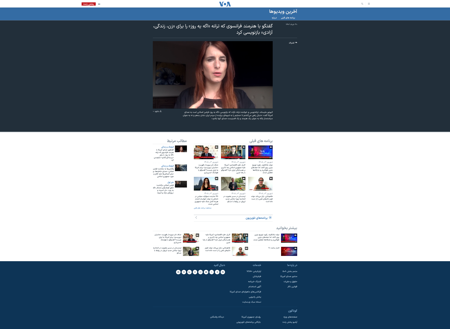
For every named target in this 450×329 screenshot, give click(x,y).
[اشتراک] (178, 272)
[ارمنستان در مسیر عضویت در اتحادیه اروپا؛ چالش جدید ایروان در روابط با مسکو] (233, 184)
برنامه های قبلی (288, 17)
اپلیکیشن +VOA (254, 271)
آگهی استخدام (255, 286)
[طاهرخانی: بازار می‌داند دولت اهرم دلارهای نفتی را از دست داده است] (260, 184)
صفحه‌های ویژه (290, 317)
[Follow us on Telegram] (217, 272)
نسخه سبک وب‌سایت (251, 302)
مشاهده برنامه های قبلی (202, 208)
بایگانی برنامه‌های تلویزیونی (248, 322)
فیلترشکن (257, 276)
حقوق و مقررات (290, 281)
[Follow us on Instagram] (200, 272)
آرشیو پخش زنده (290, 322)
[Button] (293, 43)
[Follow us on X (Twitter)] (211, 272)
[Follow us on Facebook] (223, 272)
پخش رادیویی (255, 297)
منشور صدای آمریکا (288, 276)
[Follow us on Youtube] (206, 272)
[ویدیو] (99, 4)
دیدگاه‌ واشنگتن (217, 317)
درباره (274, 17)
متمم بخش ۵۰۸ (290, 271)
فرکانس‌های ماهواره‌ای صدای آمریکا (245, 291)
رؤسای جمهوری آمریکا (251, 317)
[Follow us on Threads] (195, 272)
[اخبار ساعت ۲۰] (289, 251)
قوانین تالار (292, 286)
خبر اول (170, 182)
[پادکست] (184, 272)
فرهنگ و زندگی (167, 147)
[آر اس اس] (189, 272)
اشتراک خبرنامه (254, 281)
